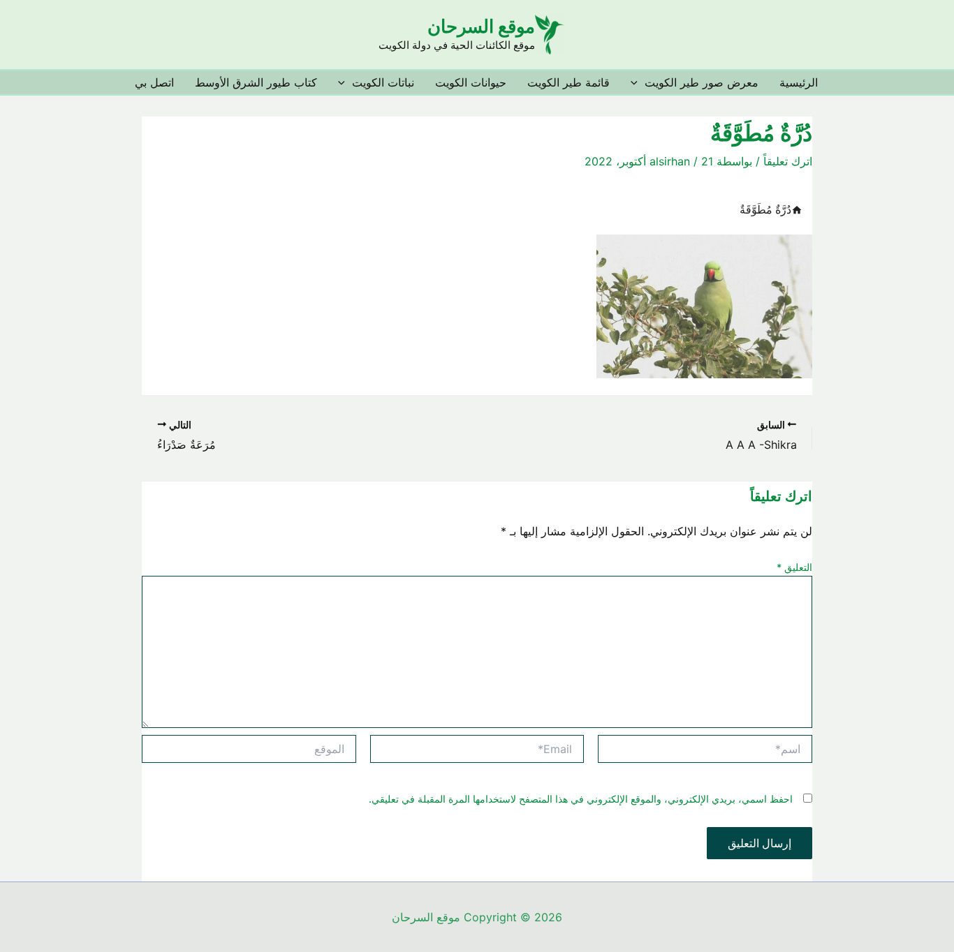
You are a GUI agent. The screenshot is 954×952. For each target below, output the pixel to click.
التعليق (794, 567)
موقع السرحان (481, 26)
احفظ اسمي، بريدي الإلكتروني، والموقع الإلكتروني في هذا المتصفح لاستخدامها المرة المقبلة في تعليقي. (581, 799)
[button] (638, 82)
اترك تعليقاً (787, 161)
